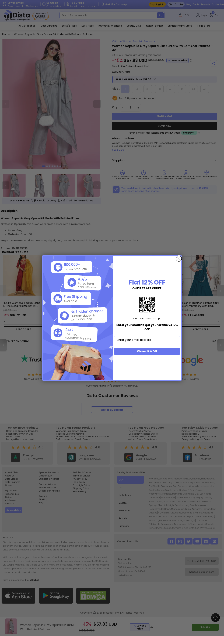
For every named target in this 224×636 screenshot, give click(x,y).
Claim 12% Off (147, 351)
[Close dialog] (179, 258)
